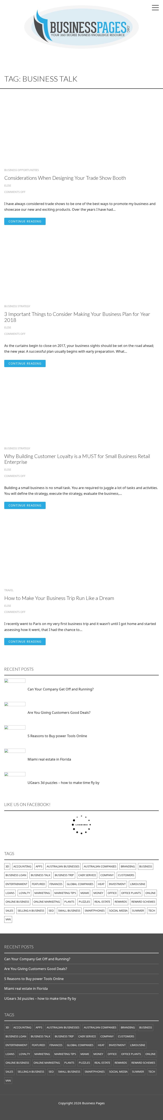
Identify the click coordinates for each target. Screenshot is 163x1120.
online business (17, 902)
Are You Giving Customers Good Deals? (59, 712)
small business (69, 910)
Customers (126, 875)
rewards (121, 902)
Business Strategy (17, 306)
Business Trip (64, 875)
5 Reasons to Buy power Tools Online (57, 736)
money (98, 893)
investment (117, 884)
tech (151, 910)
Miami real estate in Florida (49, 759)
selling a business (31, 910)
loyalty (24, 893)
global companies (80, 884)
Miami (84, 893)
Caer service (87, 875)
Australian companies (100, 866)
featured (38, 884)
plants (69, 902)
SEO (51, 910)
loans (10, 893)
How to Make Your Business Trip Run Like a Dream (59, 598)
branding (128, 866)
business (145, 866)
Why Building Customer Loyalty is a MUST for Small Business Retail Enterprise (77, 459)
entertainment (16, 884)
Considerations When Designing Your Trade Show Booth (65, 178)
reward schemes (143, 902)
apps (39, 866)
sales (9, 910)
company (107, 875)
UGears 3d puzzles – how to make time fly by (63, 782)
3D (7, 866)
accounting (22, 866)
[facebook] (81, 1111)
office (112, 893)
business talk (40, 875)
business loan (16, 875)
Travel (9, 590)
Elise (7, 185)
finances (55, 884)
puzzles (84, 902)
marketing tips (65, 893)
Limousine (137, 884)
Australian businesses (63, 866)
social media (118, 910)
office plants (131, 893)
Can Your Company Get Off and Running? (61, 689)
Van (8, 919)
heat (101, 884)
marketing (42, 893)
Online (150, 893)
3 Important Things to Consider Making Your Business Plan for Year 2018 (77, 317)
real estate (102, 902)
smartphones (95, 910)
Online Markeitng (47, 902)
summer (138, 910)
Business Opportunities (21, 170)
